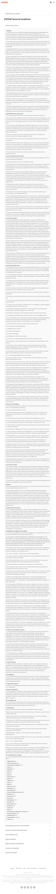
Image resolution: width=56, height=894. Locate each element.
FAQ (24, 868)
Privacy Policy (42, 868)
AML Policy (19, 868)
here (27, 119)
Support (12, 868)
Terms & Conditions (32, 868)
